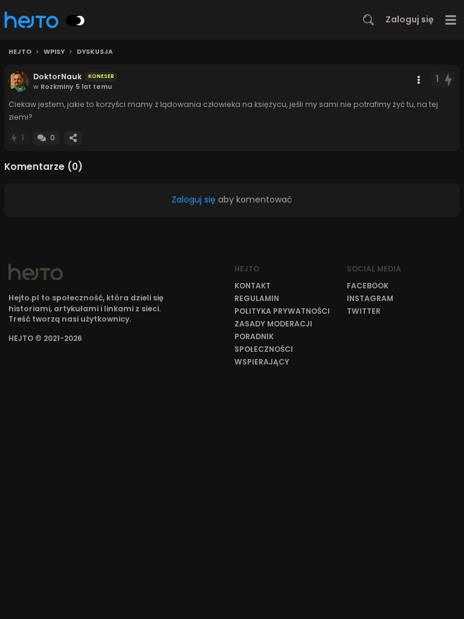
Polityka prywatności (282, 311)
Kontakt (252, 285)
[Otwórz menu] (451, 19)
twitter (364, 311)
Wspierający (261, 362)
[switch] (75, 20)
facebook (367, 285)
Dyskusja (95, 52)
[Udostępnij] (73, 138)
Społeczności (263, 349)
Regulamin (256, 298)
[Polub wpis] (449, 79)
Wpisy (54, 52)
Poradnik (254, 336)
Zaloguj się (409, 19)
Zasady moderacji (273, 324)
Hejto (19, 52)
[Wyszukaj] (368, 20)
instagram (370, 298)
